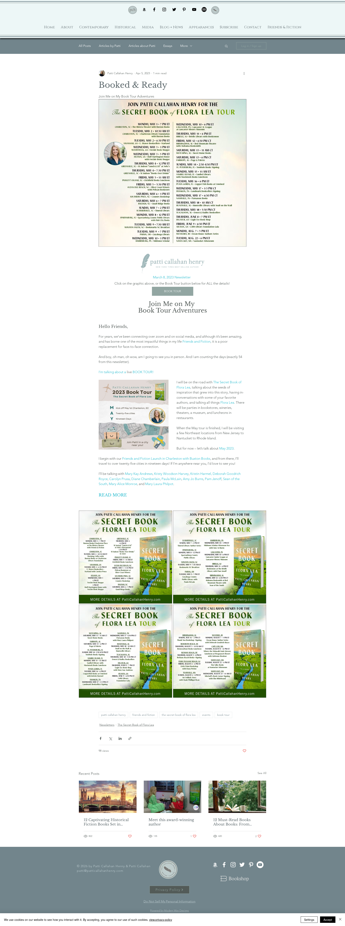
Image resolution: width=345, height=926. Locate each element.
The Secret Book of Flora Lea (136, 725)
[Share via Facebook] (100, 738)
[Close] (340, 919)
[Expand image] (125, 557)
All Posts (85, 46)
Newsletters (106, 725)
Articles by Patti (110, 46)
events (206, 715)
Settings (309, 920)
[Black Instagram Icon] (164, 9)
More (184, 46)
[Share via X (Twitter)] (110, 738)
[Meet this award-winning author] (172, 797)
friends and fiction (143, 715)
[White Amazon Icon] (215, 864)
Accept (327, 920)
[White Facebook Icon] (224, 864)
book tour (223, 715)
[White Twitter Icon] (242, 864)
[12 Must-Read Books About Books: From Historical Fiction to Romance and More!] (237, 797)
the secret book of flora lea (178, 715)
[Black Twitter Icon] (174, 9)
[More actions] (244, 73)
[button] (226, 45)
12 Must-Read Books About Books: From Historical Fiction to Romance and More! (232, 822)
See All (262, 773)
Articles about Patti (142, 46)
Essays (167, 46)
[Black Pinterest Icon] (184, 9)
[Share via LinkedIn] (120, 738)
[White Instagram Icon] (233, 864)
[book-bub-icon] (204, 9)
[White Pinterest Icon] (251, 864)
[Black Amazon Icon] (144, 9)
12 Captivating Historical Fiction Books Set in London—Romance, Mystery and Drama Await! (106, 822)
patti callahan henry (113, 715)
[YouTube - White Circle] (260, 864)
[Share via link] (130, 738)
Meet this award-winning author (171, 822)
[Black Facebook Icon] (154, 9)
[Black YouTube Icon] (194, 9)
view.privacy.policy (160, 920)
